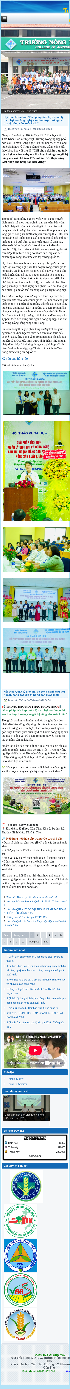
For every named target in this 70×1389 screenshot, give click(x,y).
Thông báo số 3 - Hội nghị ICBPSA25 (27, 917)
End (46, 941)
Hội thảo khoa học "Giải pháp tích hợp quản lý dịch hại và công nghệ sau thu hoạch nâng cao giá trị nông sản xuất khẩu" (34, 120)
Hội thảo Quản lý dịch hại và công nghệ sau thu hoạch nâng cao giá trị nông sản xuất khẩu (34, 693)
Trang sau (34, 941)
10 (22, 941)
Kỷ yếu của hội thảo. (15, 358)
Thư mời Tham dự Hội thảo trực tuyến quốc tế (32, 897)
